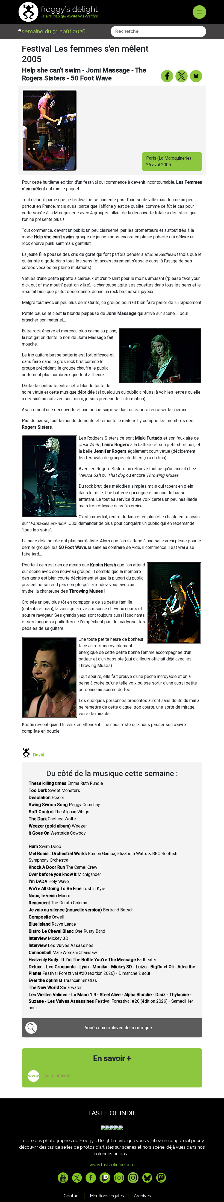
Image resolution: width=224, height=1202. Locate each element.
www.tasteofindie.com (112, 1164)
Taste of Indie (57, 1075)
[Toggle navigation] (199, 12)
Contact (72, 1195)
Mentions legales (107, 1195)
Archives (142, 1195)
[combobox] (158, 31)
